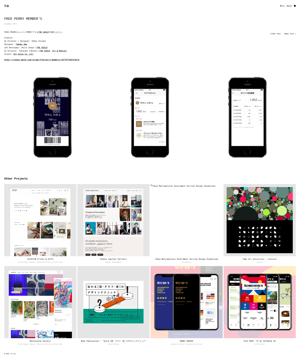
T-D (6, 6)
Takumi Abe (21, 44)
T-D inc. (13, 354)
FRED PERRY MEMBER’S (23, 19)
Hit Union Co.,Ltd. (23, 54)
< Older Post (275, 34)
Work (282, 6)
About (289, 6)
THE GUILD (43, 32)
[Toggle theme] (295, 6)
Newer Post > (290, 34)
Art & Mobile (59, 51)
